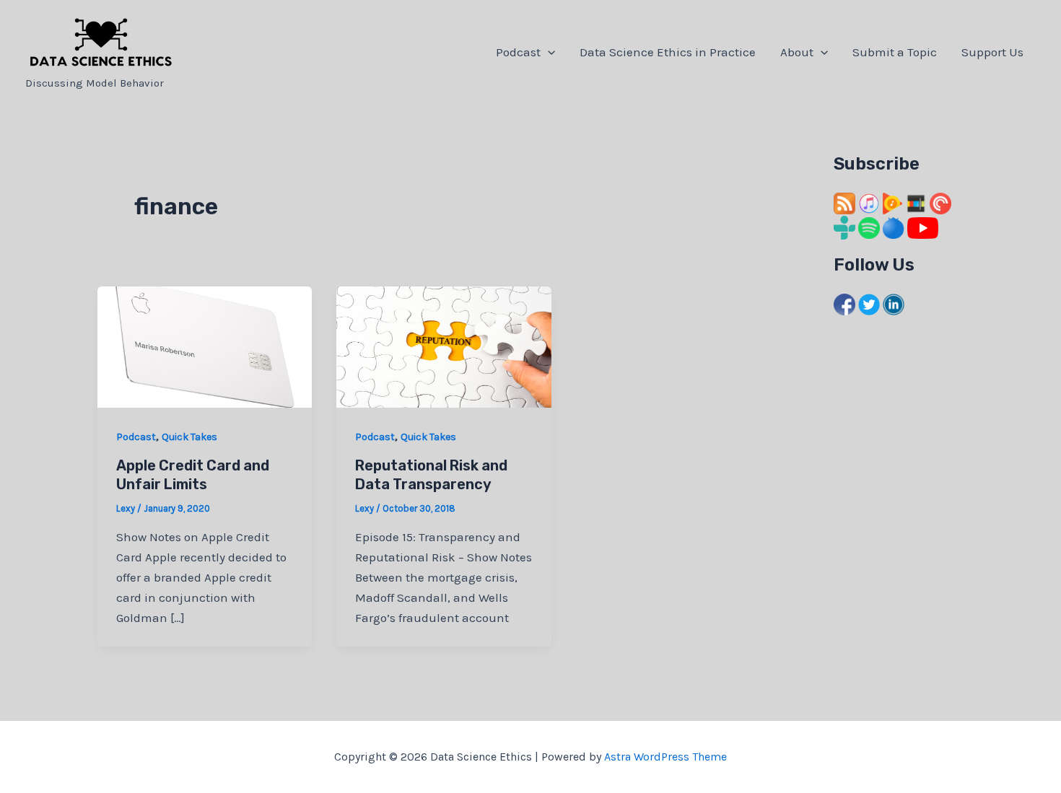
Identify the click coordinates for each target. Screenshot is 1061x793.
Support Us (992, 52)
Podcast (518, 52)
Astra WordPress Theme (665, 756)
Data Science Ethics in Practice (668, 52)
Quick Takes (189, 437)
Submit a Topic (894, 52)
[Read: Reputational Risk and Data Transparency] (443, 345)
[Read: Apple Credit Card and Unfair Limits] (204, 345)
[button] (548, 52)
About (796, 52)
